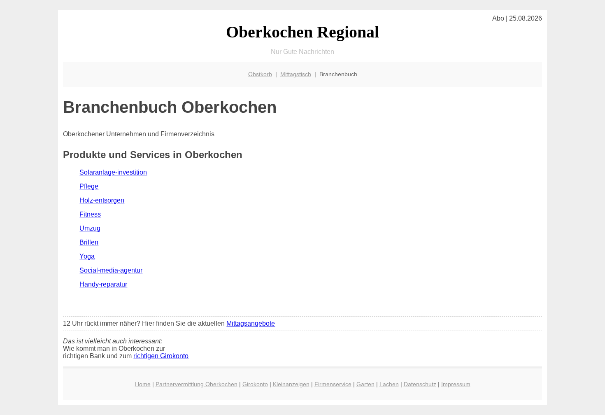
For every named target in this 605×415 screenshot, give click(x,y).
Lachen (389, 384)
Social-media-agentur (110, 270)
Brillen (88, 242)
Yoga (87, 256)
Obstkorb (260, 74)
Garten (365, 384)
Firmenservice (332, 384)
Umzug (89, 228)
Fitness (90, 214)
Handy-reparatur (103, 284)
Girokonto (255, 384)
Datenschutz (420, 384)
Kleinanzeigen (291, 384)
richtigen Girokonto (160, 355)
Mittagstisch (295, 74)
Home (143, 384)
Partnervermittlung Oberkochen (196, 384)
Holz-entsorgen (101, 200)
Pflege (88, 186)
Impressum (455, 384)
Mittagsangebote (250, 323)
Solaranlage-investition (113, 172)
